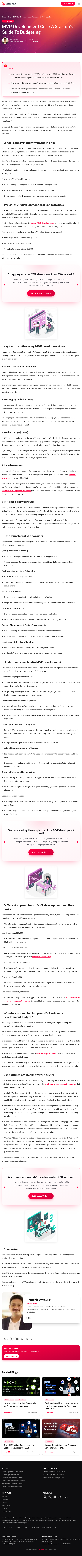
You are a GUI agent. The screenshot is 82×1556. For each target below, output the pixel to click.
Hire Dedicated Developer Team (53, 1478)
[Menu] (78, 3)
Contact (25, 1527)
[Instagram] (60, 1497)
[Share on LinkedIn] (17, 1339)
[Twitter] (50, 1497)
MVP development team (46, 1053)
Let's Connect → (11, 1356)
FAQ (55, 1527)
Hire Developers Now (40, 293)
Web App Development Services (12, 1484)
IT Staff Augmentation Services (53, 1475)
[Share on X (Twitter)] (22, 1339)
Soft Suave (41, 1549)
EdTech (4, 1508)
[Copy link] (32, 1339)
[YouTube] (65, 1497)
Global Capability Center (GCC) (12, 1472)
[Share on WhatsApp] (27, 1339)
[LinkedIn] (28, 1318)
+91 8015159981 (7, 1544)
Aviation (4, 1496)
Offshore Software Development (54, 1472)
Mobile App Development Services (13, 1481)
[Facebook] (45, 1497)
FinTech (4, 1502)
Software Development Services (12, 1478)
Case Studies (35, 1527)
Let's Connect (68, 3)
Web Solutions (20, 1400)
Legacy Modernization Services (12, 1487)
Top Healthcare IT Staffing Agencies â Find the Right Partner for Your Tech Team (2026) (61, 1406)
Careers (17, 1527)
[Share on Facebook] (12, 1339)
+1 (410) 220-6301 (65, 1544)
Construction (6, 1511)
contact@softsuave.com (50, 1544)
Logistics (5, 1499)
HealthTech (6, 1505)
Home (4, 17)
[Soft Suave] (9, 4)
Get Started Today (40, 1196)
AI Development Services (10, 1475)
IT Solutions (8, 21)
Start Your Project (40, 852)
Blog (9, 17)
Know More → (9, 1412)
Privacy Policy (46, 1527)
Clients (4, 1527)
